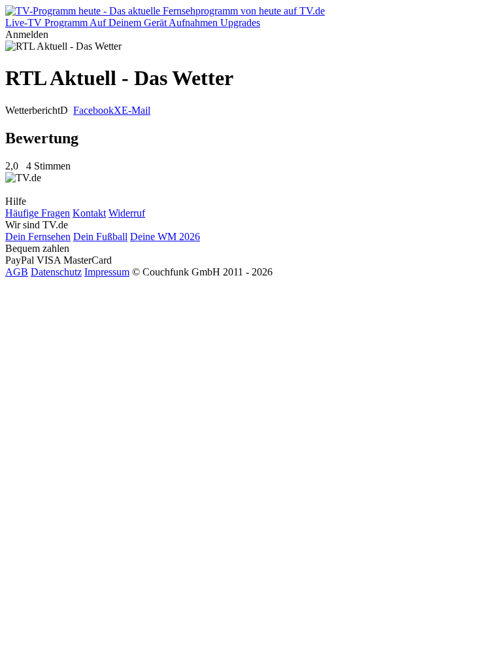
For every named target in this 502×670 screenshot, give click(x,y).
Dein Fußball (100, 236)
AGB (16, 271)
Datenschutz (56, 271)
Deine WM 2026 (165, 236)
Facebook (93, 110)
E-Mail (136, 110)
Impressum (106, 271)
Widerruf (127, 213)
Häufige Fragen (37, 213)
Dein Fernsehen (38, 236)
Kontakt (89, 213)
